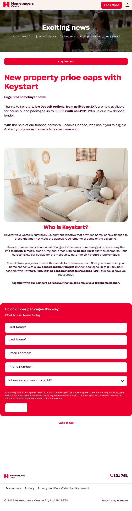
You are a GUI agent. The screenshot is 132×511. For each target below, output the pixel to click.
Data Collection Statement (29, 395)
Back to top (66, 422)
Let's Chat (111, 5)
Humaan (122, 500)
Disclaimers (13, 488)
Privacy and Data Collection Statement (63, 488)
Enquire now (66, 61)
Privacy (30, 488)
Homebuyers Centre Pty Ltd (35, 500)
